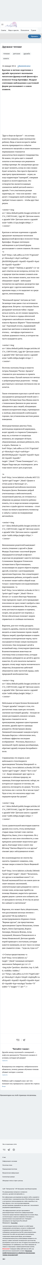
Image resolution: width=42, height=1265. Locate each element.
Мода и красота (13, 30)
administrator (24, 66)
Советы (3, 30)
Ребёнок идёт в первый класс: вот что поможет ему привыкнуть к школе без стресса (21, 1083)
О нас (4, 1157)
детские (16, 53)
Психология (25, 30)
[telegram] (25, 1039)
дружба (26, 53)
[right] (40, 30)
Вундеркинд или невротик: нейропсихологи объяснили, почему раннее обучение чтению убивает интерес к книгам (20, 1070)
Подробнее (14, 1223)
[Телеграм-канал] (9, 1150)
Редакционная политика (9, 1169)
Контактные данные (8, 1177)
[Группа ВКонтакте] (4, 1150)
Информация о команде (9, 1161)
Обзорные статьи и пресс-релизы (12, 1180)
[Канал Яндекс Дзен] (13, 1150)
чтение (6, 53)
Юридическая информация (10, 1173)
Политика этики (7, 1165)
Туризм (33, 30)
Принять (34, 36)
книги (6, 58)
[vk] (18, 1039)
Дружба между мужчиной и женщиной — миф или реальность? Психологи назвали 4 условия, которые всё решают (19, 1056)
